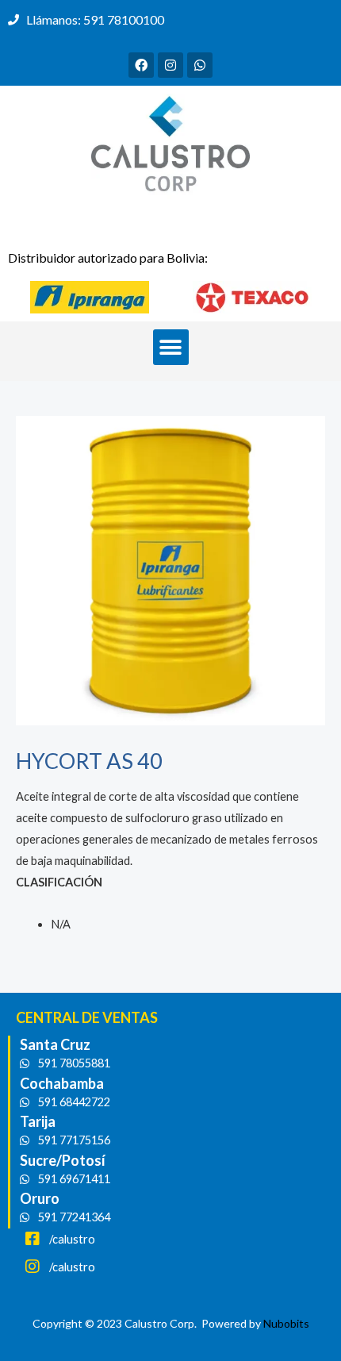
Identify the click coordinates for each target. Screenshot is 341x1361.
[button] (171, 347)
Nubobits (286, 1323)
